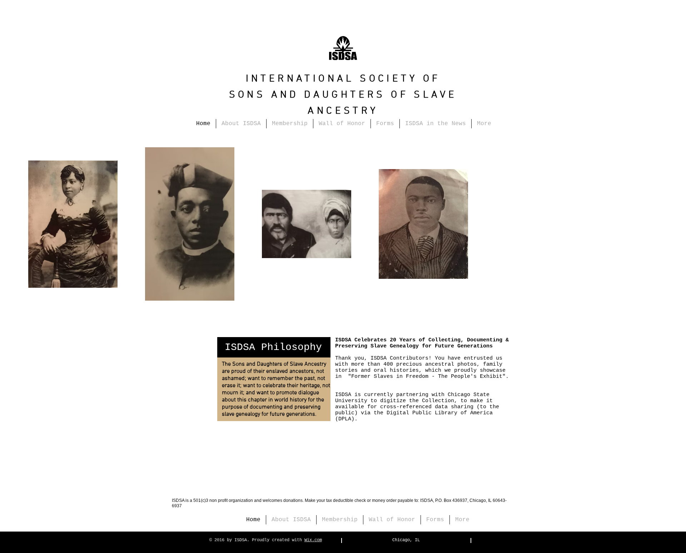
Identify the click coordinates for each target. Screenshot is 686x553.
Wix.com (313, 540)
